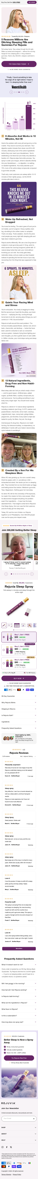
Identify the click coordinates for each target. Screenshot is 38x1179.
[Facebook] (7, 1147)
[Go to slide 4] (17, 574)
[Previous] (11, 92)
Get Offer (32, 2)
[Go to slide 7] (24, 574)
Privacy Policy (17, 1174)
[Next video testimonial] (32, 574)
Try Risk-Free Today (17, 64)
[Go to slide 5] (20, 574)
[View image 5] (29, 625)
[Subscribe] (34, 1119)
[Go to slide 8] (26, 574)
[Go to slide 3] (15, 574)
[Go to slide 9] (28, 574)
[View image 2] (10, 625)
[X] (11, 1147)
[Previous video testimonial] (6, 574)
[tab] (14, 92)
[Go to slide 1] (11, 574)
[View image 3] (17, 625)
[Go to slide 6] (22, 574)
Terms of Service (6, 1174)
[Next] (26, 92)
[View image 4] (23, 625)
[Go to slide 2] (13, 574)
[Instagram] (2, 1147)
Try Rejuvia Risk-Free (19, 1058)
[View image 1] (4, 625)
